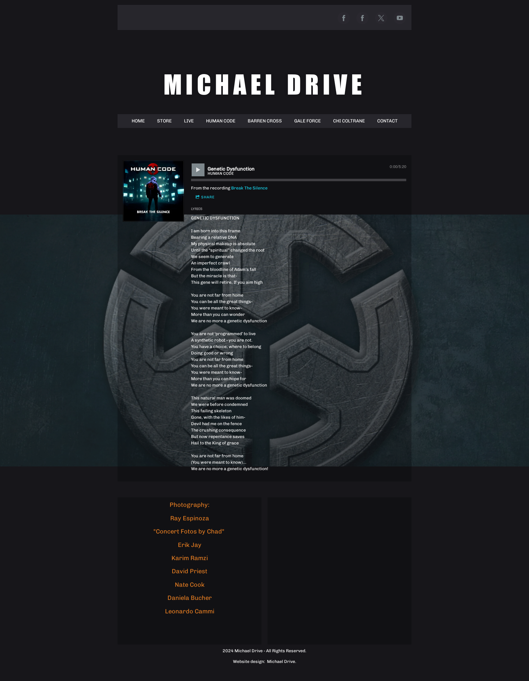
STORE (164, 121)
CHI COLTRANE (349, 121)
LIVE (189, 121)
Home (138, 121)
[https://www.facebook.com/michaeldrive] (344, 18)
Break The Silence (249, 188)
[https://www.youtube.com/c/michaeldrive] (400, 18)
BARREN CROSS (265, 121)
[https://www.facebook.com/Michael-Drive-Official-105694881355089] (362, 18)
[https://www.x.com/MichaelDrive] (381, 18)
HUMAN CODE (220, 121)
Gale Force (307, 121)
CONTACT (387, 121)
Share (208, 197)
